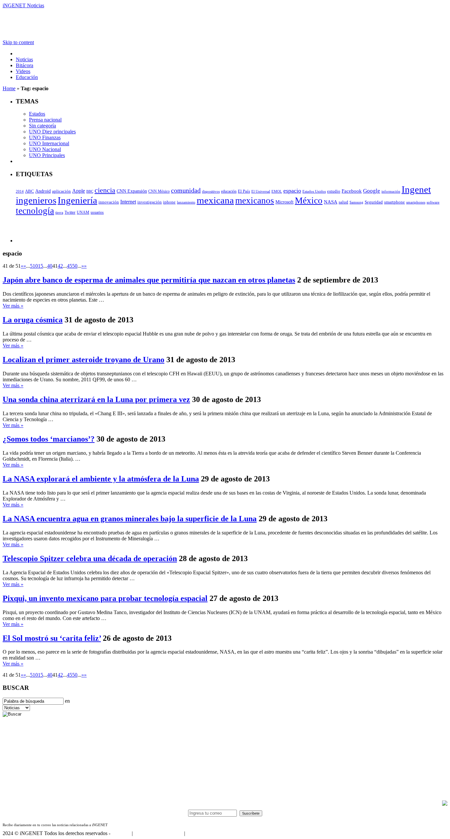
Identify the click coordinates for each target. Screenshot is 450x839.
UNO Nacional (45, 149)
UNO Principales (47, 155)
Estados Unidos (314, 191)
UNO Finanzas (45, 137)
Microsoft (284, 202)
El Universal (260, 191)
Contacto (121, 833)
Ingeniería (77, 200)
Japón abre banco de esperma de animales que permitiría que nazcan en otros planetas (149, 280)
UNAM (83, 212)
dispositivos (211, 191)
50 (74, 266)
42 (60, 266)
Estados (37, 114)
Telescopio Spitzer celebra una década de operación (90, 558)
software (433, 202)
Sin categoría (42, 125)
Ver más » (13, 306)
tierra (59, 212)
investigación (149, 202)
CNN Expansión (132, 191)
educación (229, 191)
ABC (29, 191)
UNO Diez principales (52, 131)
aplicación (61, 191)
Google (371, 190)
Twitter (70, 212)
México (309, 200)
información (390, 191)
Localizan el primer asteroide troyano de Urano (83, 359)
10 (35, 266)
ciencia (105, 190)
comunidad (186, 190)
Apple (78, 191)
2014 (20, 191)
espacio (292, 190)
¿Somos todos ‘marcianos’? (49, 439)
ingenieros (36, 200)
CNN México (159, 191)
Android (43, 191)
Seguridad (374, 202)
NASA (330, 201)
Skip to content (18, 42)
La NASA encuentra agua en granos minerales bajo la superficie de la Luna (130, 518)
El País (244, 191)
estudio (333, 191)
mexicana (215, 200)
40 (49, 266)
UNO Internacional (49, 143)
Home (9, 88)
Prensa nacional (45, 119)
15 (40, 266)
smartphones (415, 202)
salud (343, 202)
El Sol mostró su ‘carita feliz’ (52, 638)
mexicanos (254, 200)
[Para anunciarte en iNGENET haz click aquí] (444, 804)
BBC (89, 191)
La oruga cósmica (33, 319)
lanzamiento (186, 202)
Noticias (24, 59)
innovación (108, 202)
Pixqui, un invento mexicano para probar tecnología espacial (105, 598)
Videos (23, 71)
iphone (169, 202)
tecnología (35, 211)
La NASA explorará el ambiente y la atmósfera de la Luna (101, 478)
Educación (27, 77)
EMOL (276, 191)
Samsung (356, 202)
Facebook (352, 191)
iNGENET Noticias (23, 5)
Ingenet (416, 189)
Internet (128, 201)
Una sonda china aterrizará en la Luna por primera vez (96, 399)
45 (69, 266)
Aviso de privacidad (207, 833)
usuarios (97, 212)
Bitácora (24, 65)
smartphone (394, 202)
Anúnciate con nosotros (158, 833)
